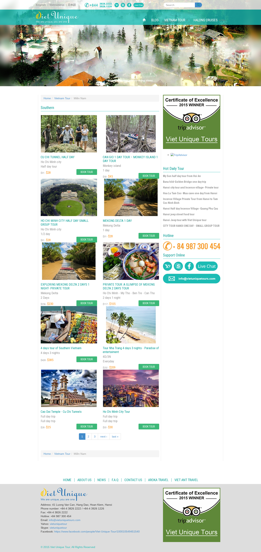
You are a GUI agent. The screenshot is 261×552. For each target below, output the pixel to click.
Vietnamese (56, 4)
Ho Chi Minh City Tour (116, 412)
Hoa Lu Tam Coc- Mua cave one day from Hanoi (190, 193)
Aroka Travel (158, 480)
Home (47, 98)
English (41, 4)
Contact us (133, 480)
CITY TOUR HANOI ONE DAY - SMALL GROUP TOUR (191, 225)
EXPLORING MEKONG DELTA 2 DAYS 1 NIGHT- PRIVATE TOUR (65, 286)
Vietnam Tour (175, 20)
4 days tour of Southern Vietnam (61, 348)
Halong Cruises (206, 20)
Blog (155, 20)
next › (103, 436)
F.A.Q (115, 480)
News (101, 480)
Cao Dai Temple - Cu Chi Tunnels (61, 412)
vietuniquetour (58, 523)
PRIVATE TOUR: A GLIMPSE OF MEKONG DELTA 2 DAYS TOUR (129, 286)
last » (115, 436)
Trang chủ (145, 16)
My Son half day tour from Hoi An (182, 176)
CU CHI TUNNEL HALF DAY (58, 157)
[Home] (58, 17)
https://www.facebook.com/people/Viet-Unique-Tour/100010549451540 (97, 531)
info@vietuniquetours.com (64, 520)
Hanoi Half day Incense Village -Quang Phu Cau (190, 208)
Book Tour (87, 172)
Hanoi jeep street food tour (179, 214)
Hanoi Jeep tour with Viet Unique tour (185, 220)
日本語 (72, 4)
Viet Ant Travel (186, 480)
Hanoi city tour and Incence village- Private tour (191, 187)
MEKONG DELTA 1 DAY (117, 221)
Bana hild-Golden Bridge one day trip (184, 181)
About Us (84, 480)
